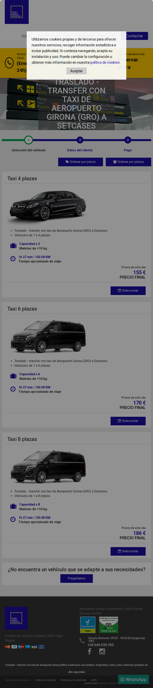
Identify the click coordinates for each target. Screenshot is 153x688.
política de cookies (105, 62)
